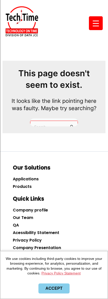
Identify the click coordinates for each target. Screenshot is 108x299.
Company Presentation (37, 248)
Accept (54, 288)
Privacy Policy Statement (61, 273)
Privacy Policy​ (27, 240)
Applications (26, 179)
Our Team (23, 217)
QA (16, 225)
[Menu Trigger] (96, 23)
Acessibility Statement (36, 233)
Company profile (30, 210)
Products (22, 186)
